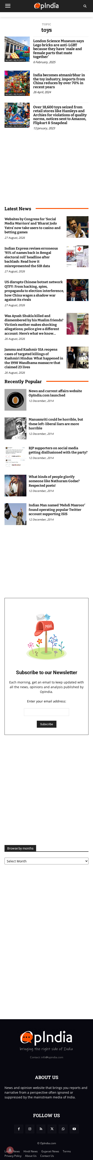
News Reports (15, 60)
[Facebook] (18, 1129)
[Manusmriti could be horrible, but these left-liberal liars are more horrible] (15, 428)
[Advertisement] (46, 789)
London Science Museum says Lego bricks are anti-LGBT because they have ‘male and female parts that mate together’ (58, 49)
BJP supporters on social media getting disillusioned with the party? (58, 450)
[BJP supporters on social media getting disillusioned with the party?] (15, 457)
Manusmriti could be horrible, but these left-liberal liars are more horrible (56, 423)
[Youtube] (74, 1129)
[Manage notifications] (10, 1150)
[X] (52, 1129)
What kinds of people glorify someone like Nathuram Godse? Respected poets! (54, 481)
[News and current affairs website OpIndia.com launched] (15, 400)
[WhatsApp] (63, 1129)
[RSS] (41, 1129)
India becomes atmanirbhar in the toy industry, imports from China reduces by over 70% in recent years (59, 81)
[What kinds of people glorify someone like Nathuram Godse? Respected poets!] (15, 486)
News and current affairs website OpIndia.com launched (55, 393)
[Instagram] (30, 1129)
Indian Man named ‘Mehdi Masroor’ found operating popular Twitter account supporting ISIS (57, 509)
